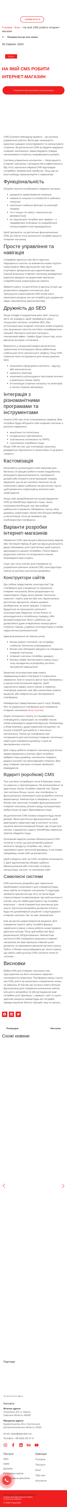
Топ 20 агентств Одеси (13, 1396)
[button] (10, 19)
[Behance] (29, 1445)
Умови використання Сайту (18, 1497)
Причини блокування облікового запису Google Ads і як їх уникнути (33, 1157)
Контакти (41, 1480)
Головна (7, 27)
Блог (17, 27)
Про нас (40, 1475)
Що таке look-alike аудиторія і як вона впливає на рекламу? (32, 1303)
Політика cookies (12, 1499)
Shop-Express (35, 710)
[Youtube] (36, 1445)
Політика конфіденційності (19, 1494)
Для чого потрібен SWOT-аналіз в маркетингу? (28, 1084)
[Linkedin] (21, 1445)
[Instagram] (5, 1445)
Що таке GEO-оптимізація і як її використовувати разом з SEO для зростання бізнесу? (32, 1230)
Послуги (40, 1464)
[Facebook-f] (13, 1445)
